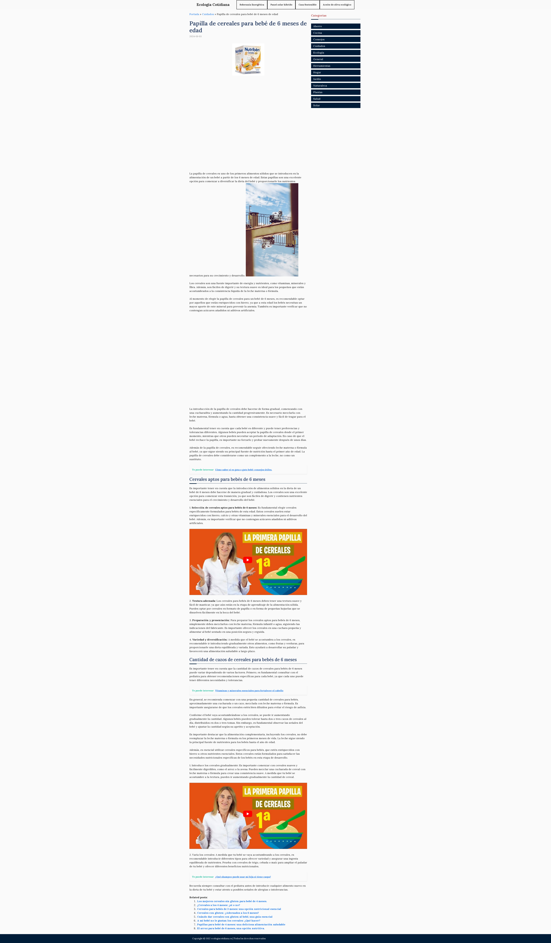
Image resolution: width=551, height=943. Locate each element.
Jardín (317, 79)
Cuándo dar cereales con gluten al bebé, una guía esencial (234, 916)
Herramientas (321, 65)
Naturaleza (320, 85)
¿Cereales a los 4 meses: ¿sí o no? (218, 905)
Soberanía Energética (252, 4)
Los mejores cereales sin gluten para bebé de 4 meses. (232, 901)
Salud (316, 98)
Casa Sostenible (308, 4)
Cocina (317, 32)
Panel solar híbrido (281, 4)
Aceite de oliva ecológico (337, 4)
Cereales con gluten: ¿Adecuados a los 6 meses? (228, 912)
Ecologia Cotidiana (213, 4)
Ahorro (317, 26)
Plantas (317, 92)
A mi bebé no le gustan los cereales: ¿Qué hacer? (228, 920)
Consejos (319, 39)
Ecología (318, 52)
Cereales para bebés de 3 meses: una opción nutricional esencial (239, 909)
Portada (194, 14)
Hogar (317, 72)
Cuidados (208, 14)
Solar (316, 105)
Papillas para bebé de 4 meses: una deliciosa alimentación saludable (241, 924)
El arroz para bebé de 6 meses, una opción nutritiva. (231, 928)
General (318, 59)
